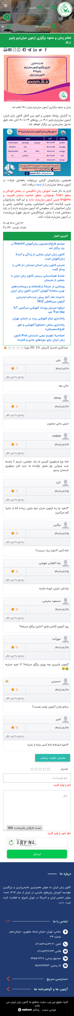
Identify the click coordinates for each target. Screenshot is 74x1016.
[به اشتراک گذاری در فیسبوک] (45, 49)
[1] (32, 769)
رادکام (36, 1010)
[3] (40, 769)
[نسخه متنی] (5, 49)
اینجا (39, 184)
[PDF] (14, 49)
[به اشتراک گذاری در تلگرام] (29, 49)
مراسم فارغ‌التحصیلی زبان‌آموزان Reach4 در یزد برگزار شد (38, 246)
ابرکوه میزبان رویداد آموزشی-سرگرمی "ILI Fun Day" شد (39, 310)
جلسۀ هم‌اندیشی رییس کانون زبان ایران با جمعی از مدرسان (38, 278)
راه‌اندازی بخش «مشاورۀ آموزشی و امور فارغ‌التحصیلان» (41, 327)
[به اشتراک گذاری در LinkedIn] (35, 49)
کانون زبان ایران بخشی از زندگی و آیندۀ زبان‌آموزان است (40, 256)
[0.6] (5, 348)
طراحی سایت (49, 1010)
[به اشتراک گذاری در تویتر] (40, 49)
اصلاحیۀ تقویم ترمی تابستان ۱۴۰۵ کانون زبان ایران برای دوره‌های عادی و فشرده (39, 337)
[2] (36, 769)
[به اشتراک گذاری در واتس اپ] (19, 49)
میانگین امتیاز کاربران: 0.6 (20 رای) (46, 347)
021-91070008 (42, 27)
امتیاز (64, 769)
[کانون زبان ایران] (64, 9)
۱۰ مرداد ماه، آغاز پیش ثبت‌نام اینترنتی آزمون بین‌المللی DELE (40, 299)
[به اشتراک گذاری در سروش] (24, 49)
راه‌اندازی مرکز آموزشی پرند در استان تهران (39, 318)
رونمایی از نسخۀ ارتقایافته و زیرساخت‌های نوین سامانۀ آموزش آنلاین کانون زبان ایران (38, 288)
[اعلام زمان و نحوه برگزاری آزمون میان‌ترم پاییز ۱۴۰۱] (37, 78)
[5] (48, 769)
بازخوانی (11, 841)
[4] (44, 769)
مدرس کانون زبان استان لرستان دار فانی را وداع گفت (38, 267)
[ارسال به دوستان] (10, 49)
